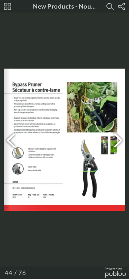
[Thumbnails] (8, 6)
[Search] (110, 6)
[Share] (121, 6)
